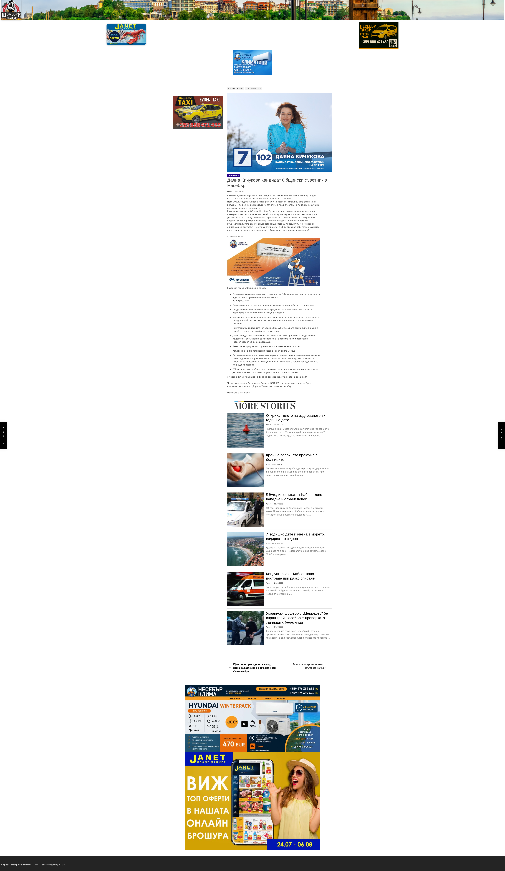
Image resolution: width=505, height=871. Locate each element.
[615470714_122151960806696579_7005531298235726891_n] (273, 239)
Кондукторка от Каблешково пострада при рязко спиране (290, 576)
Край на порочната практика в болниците (291, 457)
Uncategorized (233, 175)
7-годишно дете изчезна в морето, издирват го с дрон (295, 536)
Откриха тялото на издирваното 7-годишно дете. (296, 418)
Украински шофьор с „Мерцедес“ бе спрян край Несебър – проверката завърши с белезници (297, 618)
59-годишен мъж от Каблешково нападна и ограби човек (294, 497)
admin (229, 191)
